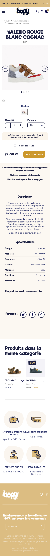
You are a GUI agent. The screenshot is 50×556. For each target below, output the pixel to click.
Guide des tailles (26, 145)
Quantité (9, 120)
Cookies (28, 544)
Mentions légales (17, 541)
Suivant (3, 100)
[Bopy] (23, 11)
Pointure (31, 120)
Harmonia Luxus (30, 548)
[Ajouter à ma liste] (16, 146)
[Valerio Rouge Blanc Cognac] (24, 111)
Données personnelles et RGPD (20, 535)
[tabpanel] (25, 67)
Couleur (25, 106)
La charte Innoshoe (27, 538)
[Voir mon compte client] (42, 11)
